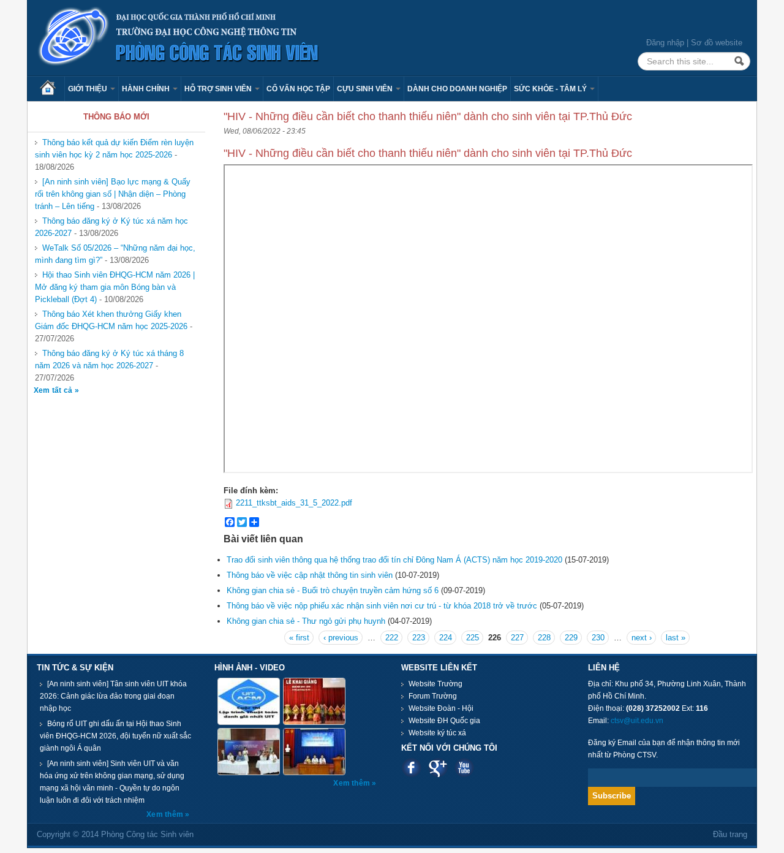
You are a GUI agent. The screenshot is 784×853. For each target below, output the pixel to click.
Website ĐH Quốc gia (444, 720)
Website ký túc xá (437, 733)
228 (544, 637)
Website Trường (435, 684)
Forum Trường (433, 696)
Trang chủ (52, 89)
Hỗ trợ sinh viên (219, 89)
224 (445, 637)
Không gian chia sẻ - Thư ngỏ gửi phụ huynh (307, 621)
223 (418, 637)
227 (517, 637)
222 (391, 637)
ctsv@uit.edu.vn (637, 720)
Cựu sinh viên (365, 89)
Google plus (438, 767)
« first (299, 637)
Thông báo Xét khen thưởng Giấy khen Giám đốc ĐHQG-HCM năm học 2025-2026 (111, 320)
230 (598, 637)
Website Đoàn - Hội (441, 708)
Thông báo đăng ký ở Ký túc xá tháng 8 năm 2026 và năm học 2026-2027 (109, 359)
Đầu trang (730, 834)
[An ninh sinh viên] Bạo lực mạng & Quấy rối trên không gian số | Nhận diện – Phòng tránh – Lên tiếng (112, 194)
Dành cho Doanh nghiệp (457, 89)
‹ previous (340, 637)
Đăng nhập (665, 42)
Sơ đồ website (716, 42)
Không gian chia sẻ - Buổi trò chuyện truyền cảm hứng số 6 (333, 590)
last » (675, 637)
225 (472, 637)
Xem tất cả (54, 390)
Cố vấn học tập (298, 89)
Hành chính (147, 89)
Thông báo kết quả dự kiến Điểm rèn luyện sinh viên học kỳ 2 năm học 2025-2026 (114, 148)
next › (641, 637)
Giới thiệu (88, 89)
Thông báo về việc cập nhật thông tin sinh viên (310, 575)
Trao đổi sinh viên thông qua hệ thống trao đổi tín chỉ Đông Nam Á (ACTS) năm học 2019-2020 (394, 559)
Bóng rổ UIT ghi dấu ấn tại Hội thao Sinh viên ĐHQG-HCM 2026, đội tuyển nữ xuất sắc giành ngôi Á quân (115, 736)
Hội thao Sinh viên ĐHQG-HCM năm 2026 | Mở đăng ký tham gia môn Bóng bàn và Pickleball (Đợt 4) (115, 287)
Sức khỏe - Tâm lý (551, 89)
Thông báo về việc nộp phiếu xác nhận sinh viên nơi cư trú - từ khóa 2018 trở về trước (382, 605)
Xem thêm (165, 814)
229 (571, 637)
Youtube (464, 767)
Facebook (411, 767)
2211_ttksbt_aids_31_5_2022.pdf (294, 502)
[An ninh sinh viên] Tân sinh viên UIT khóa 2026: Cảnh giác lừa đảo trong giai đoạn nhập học (113, 696)
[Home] (179, 37)
